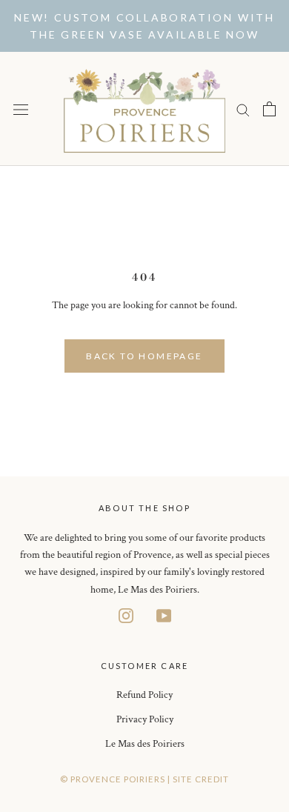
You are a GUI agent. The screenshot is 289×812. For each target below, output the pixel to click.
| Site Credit (198, 779)
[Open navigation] (20, 109)
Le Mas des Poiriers (145, 744)
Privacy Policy (144, 719)
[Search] (243, 109)
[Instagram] (126, 615)
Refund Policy (144, 695)
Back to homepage (144, 356)
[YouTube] (163, 615)
